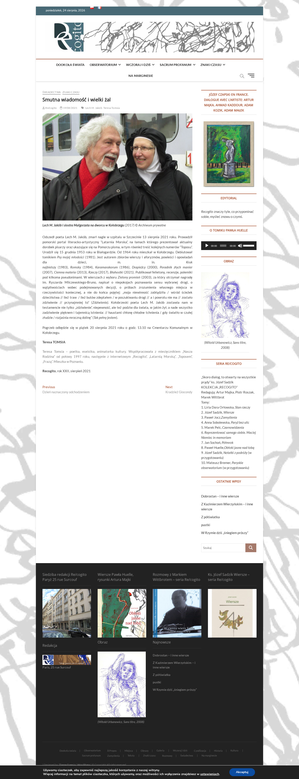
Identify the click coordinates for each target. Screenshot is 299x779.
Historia (218, 750)
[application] (229, 245)
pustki (205, 525)
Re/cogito (51, 107)
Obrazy (145, 750)
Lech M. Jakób (93, 107)
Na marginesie (140, 76)
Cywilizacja (200, 750)
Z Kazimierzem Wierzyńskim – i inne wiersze (174, 665)
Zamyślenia (113, 755)
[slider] (248, 245)
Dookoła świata (70, 65)
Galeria (160, 750)
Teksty (131, 755)
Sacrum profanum (176, 65)
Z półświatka (210, 517)
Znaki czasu (211, 65)
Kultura (234, 750)
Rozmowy (167, 755)
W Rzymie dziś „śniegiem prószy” (224, 533)
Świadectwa (51, 92)
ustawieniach (209, 774)
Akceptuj (242, 772)
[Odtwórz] (207, 245)
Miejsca (129, 750)
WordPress (83, 764)
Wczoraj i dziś (138, 65)
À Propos (112, 750)
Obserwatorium (103, 65)
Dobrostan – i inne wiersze (220, 496)
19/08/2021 (69, 107)
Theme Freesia (67, 764)
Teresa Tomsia (111, 107)
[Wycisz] (240, 245)
